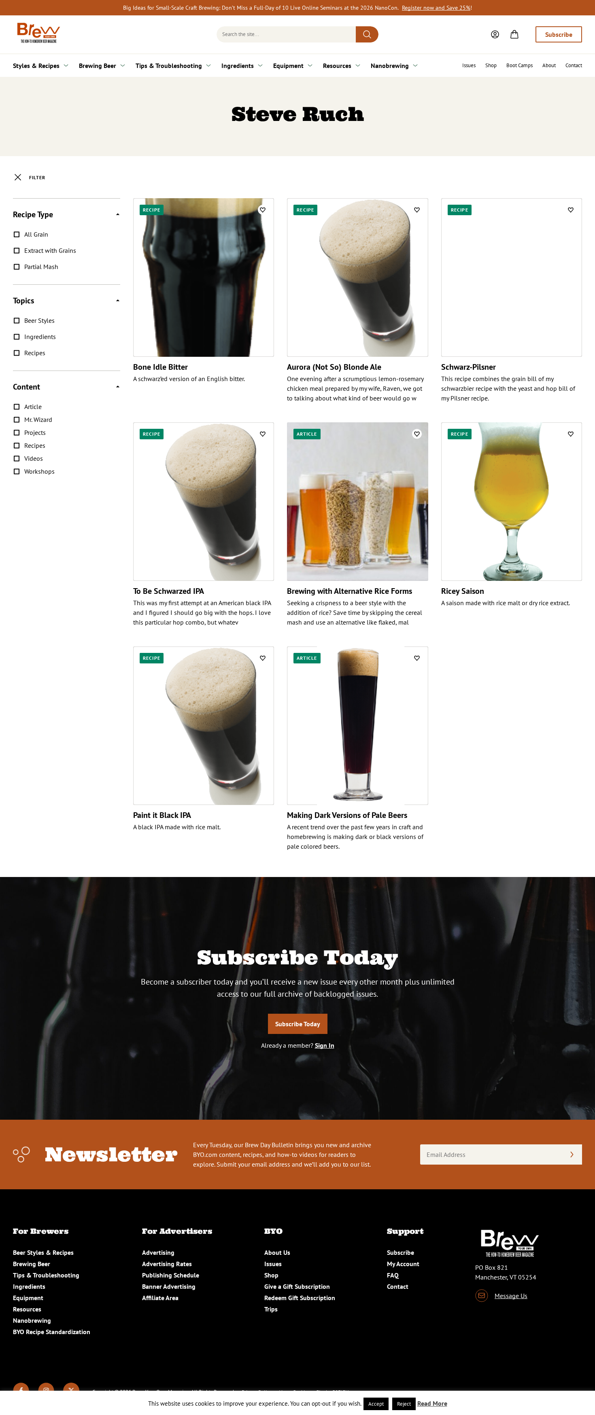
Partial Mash (41, 267)
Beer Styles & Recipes (43, 1252)
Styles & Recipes (36, 65)
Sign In (324, 1045)
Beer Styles (39, 320)
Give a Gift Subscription (297, 1286)
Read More (432, 1403)
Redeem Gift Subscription (299, 1298)
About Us (277, 1252)
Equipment (288, 65)
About (549, 65)
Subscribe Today (297, 1024)
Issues (469, 65)
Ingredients (237, 65)
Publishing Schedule (170, 1275)
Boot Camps (519, 65)
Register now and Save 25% (436, 7)
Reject (404, 1403)
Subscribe (558, 34)
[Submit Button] (367, 34)
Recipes (34, 353)
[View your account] (495, 34)
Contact (573, 65)
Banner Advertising (169, 1286)
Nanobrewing (390, 65)
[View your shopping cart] (514, 34)
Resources (337, 65)
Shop (491, 65)
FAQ (393, 1275)
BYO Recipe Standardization (51, 1332)
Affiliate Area (160, 1298)
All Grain (36, 234)
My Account (403, 1264)
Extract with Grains (50, 250)
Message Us (511, 1296)
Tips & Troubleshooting (169, 65)
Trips (271, 1309)
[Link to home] (37, 34)
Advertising (158, 1252)
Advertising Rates (167, 1264)
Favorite (263, 210)
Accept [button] (376, 1403)
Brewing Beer (97, 65)
